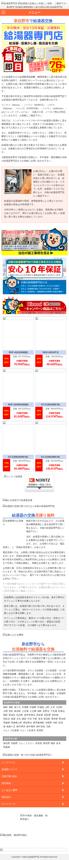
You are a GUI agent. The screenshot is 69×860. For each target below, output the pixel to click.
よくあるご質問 (9, 790)
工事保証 (28, 148)
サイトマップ (8, 804)
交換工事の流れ (9, 776)
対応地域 (6, 783)
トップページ (8, 762)
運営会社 (6, 797)
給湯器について (9, 769)
